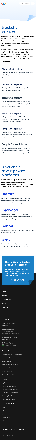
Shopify (4, 379)
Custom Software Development (12, 355)
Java (3, 414)
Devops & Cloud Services (10, 364)
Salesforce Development (10, 386)
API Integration (6, 361)
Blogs (4, 304)
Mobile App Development (10, 358)
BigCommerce (6, 383)
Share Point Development (10, 393)
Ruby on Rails (6, 417)
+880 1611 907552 (10, 345)
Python (4, 408)
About (4, 291)
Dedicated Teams (7, 371)
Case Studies (6, 299)
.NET (3, 411)
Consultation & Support (9, 399)
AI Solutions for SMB (8, 374)
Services (5, 295)
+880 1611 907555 (7, 331)
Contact (5, 308)
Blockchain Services (8, 368)
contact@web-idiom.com (10, 333)
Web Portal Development (10, 389)
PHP (3, 421)
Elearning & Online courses (10, 396)
